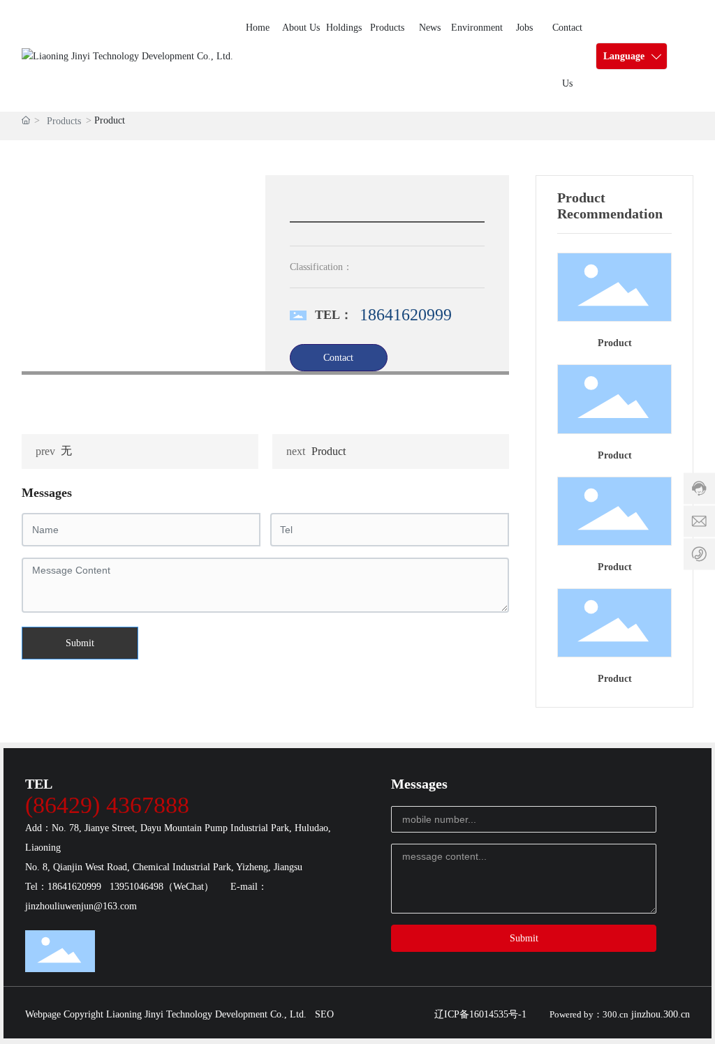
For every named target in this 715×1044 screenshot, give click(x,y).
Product (328, 451)
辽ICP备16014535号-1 (480, 1014)
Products (64, 121)
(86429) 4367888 (107, 805)
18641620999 (406, 315)
